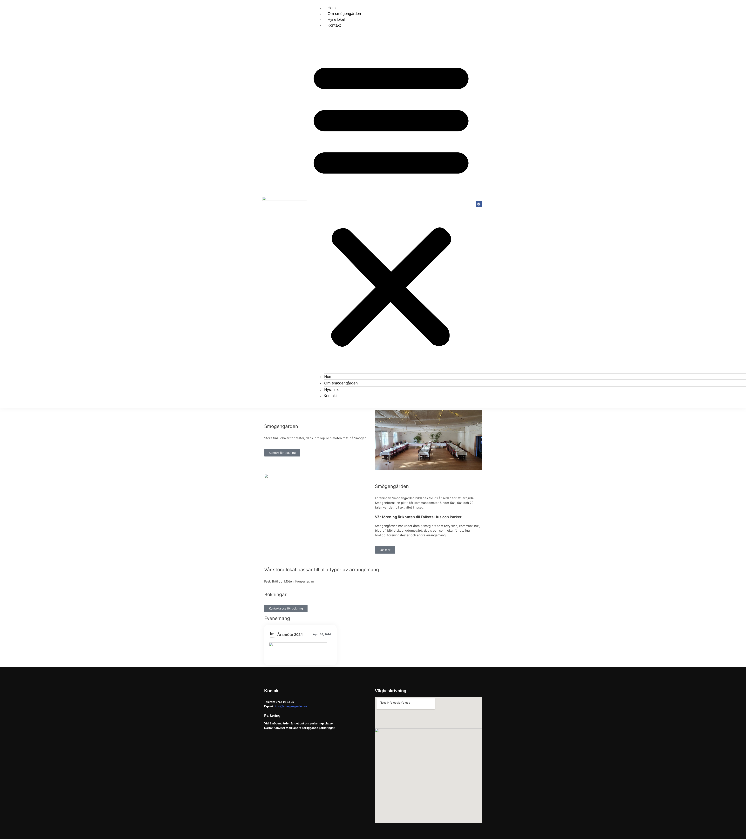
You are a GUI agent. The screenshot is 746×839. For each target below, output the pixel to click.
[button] (391, 203)
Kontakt (334, 25)
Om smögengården (344, 13)
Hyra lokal (336, 19)
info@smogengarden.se (290, 706)
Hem (332, 8)
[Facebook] (479, 204)
